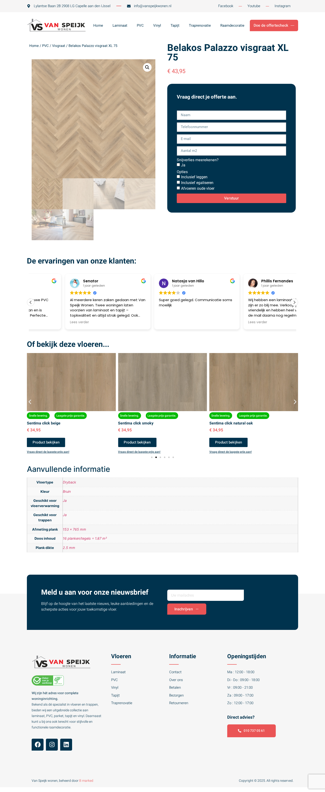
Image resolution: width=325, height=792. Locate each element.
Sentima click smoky (135, 423)
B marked (86, 780)
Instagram (283, 6)
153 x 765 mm (74, 529)
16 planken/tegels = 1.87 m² (85, 538)
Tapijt (175, 25)
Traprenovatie (200, 25)
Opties (182, 172)
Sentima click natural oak (231, 423)
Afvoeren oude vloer (197, 188)
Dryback (69, 482)
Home (98, 25)
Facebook (225, 6)
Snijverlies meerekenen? (198, 160)
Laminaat (120, 25)
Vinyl (157, 25)
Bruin (67, 491)
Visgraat (58, 45)
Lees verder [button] (44, 322)
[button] (147, 67)
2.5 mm (69, 548)
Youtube (253, 6)
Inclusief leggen (194, 177)
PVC (140, 25)
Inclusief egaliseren (197, 182)
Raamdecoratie (232, 25)
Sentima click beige (43, 423)
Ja (183, 165)
